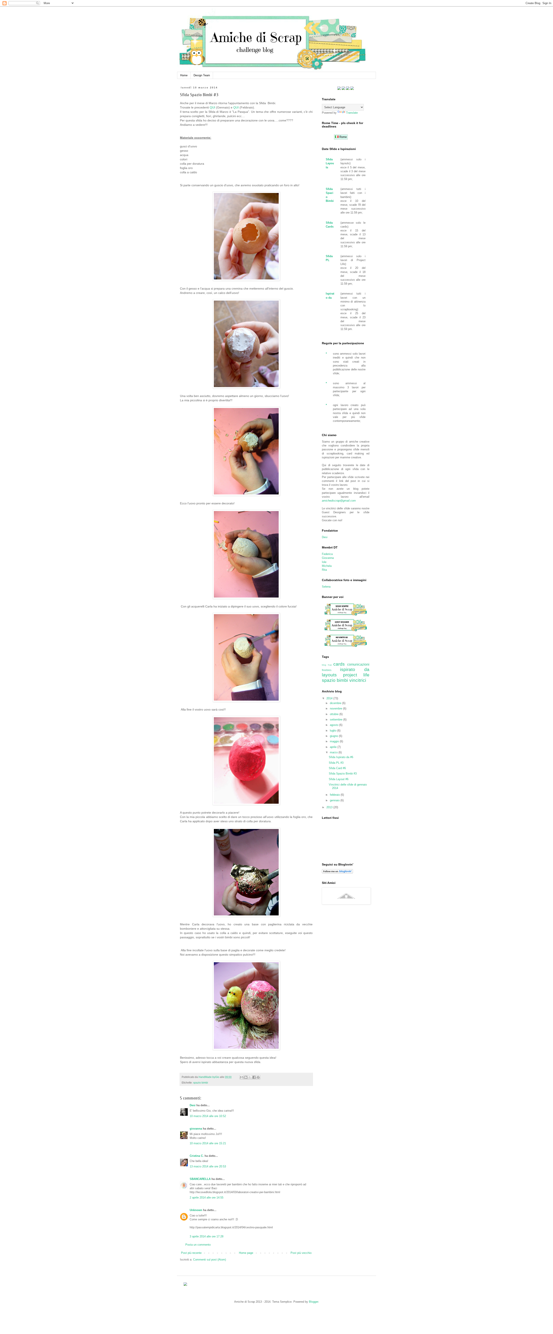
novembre (336, 708)
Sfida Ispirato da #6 (341, 757)
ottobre (334, 714)
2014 (329, 698)
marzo (334, 752)
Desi (192, 1105)
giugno (334, 736)
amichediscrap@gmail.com (339, 500)
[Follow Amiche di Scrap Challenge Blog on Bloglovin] (337, 872)
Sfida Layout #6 (338, 779)
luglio (333, 730)
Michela (327, 565)
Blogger (313, 1301)
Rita (324, 569)
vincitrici (357, 680)
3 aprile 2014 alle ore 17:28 (206, 1236)
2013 (329, 807)
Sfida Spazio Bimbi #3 (343, 773)
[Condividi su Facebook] (254, 1077)
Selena (326, 586)
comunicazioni (358, 664)
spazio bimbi (200, 1082)
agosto (334, 725)
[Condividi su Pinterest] (258, 1077)
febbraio (335, 794)
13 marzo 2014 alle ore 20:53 (208, 1166)
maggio (335, 741)
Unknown (196, 1210)
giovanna (196, 1128)
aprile (333, 747)
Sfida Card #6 (337, 768)
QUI (212, 107)
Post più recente (191, 1252)
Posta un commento (198, 1244)
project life (356, 674)
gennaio (335, 800)
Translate (352, 112)
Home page (246, 1252)
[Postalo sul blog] (246, 1077)
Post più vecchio (301, 1252)
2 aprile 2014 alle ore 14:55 (206, 1197)
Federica (327, 554)
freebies (326, 670)
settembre (336, 719)
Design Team (202, 75)
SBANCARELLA (200, 1179)
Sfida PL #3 (336, 762)
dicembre (336, 703)
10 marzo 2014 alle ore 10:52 (208, 1116)
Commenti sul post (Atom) (209, 1259)
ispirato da (355, 669)
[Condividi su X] (250, 1077)
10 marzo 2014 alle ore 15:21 (208, 1143)
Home (184, 75)
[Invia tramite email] (242, 1077)
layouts (329, 674)
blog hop (327, 665)
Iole (324, 562)
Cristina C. (197, 1155)
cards (339, 663)
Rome (342, 137)
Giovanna (328, 557)
